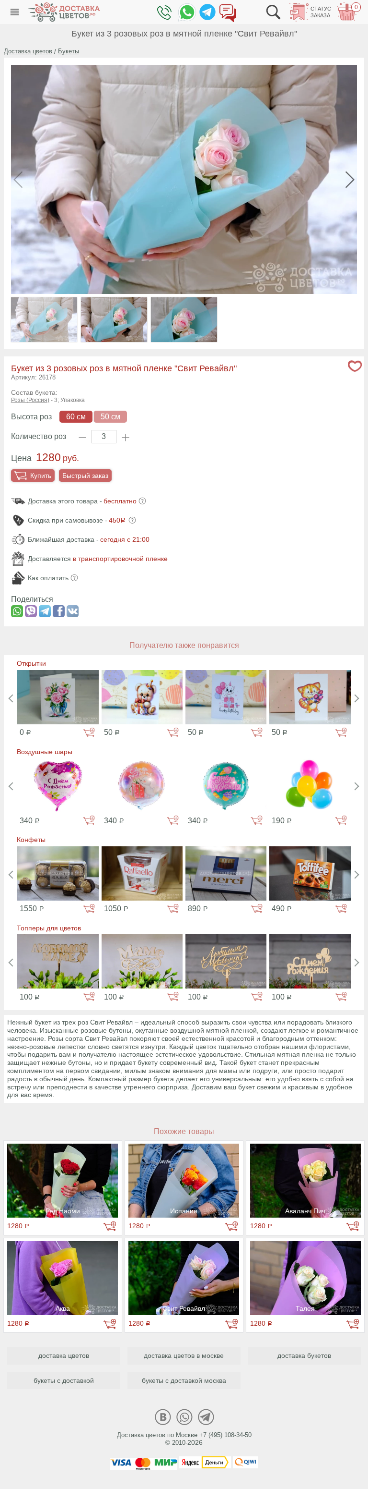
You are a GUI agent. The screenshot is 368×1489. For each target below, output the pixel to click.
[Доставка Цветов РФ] (64, 12)
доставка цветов (63, 1355)
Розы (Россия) (30, 400)
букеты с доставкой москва (184, 1380)
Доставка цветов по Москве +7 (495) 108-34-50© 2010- (184, 1439)
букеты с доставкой (64, 1380)
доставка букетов (304, 1355)
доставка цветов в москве (184, 1355)
